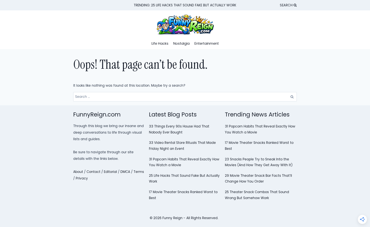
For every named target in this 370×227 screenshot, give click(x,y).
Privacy (82, 178)
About (78, 171)
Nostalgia (181, 43)
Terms (139, 171)
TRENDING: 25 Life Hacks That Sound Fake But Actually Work (185, 5)
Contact (93, 171)
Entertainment (206, 43)
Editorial (110, 171)
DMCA (125, 171)
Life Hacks (159, 43)
